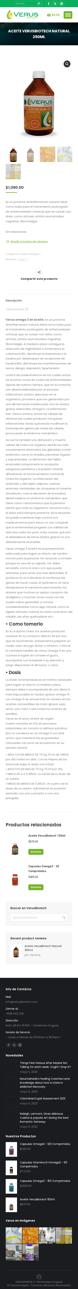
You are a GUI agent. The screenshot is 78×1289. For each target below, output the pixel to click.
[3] (64, 1235)
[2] (14, 1252)
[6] (14, 1235)
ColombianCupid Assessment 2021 (42, 1098)
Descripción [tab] (14, 300)
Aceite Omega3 (29, 254)
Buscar (64, 917)
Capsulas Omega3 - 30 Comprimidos (43, 869)
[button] (67, 64)
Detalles (36, 851)
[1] (30, 1252)
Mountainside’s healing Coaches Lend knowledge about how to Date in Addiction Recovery (45, 1083)
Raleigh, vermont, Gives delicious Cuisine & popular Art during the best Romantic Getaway (44, 1118)
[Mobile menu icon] (68, 15)
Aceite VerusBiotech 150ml (46, 835)
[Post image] (11, 1066)
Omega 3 (22, 259)
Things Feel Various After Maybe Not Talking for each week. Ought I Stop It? (45, 1065)
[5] (30, 1235)
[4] (47, 1235)
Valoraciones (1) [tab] (17, 309)
